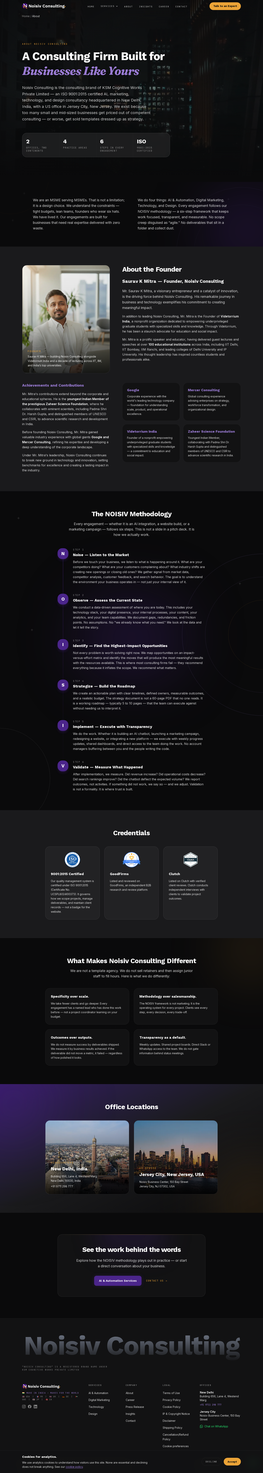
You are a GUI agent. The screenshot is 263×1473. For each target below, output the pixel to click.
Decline (211, 1461)
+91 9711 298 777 (210, 1404)
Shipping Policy (172, 1427)
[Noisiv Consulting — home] (44, 6)
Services (108, 6)
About (128, 6)
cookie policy (74, 1466)
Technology (96, 1406)
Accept (232, 1461)
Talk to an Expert (225, 6)
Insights (146, 6)
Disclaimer (169, 1420)
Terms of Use (171, 1393)
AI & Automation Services (118, 1280)
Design (93, 1413)
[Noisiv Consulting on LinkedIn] (35, 1406)
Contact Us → (156, 1280)
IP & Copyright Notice (176, 1413)
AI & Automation (98, 1393)
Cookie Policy (171, 1406)
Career (164, 6)
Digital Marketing (99, 1400)
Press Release (135, 1406)
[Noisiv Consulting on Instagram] (24, 1406)
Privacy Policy (172, 1400)
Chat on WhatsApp (216, 1426)
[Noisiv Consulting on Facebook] (29, 1406)
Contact (181, 6)
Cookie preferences (176, 1446)
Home (91, 6)
